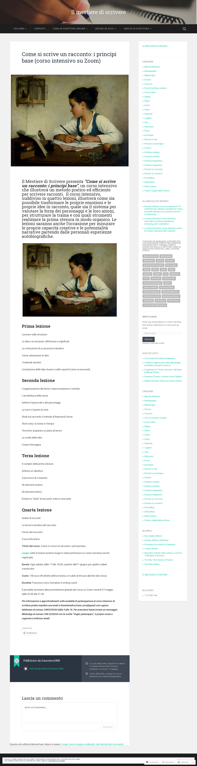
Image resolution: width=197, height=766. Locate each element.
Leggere (148, 118)
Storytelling (149, 178)
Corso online (150, 92)
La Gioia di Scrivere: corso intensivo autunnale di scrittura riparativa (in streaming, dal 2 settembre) (160, 221)
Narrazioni (148, 126)
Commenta (107, 727)
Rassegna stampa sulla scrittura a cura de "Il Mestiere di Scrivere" (163, 554)
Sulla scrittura (150, 186)
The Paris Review (152, 564)
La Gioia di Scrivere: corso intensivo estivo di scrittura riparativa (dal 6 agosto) (163, 229)
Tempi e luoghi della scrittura (157, 190)
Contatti (40, 28)
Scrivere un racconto (153, 169)
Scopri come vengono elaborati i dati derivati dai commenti (92, 744)
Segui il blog (149, 317)
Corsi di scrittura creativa (155, 88)
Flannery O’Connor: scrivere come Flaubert (163, 376)
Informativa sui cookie (56, 761)
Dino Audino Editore (153, 536)
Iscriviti (149, 339)
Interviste (148, 114)
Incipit (147, 109)
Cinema (147, 79)
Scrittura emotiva (151, 156)
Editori (147, 101)
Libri (146, 122)
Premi (147, 131)
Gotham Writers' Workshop (156, 540)
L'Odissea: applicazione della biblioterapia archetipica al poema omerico (162, 364)
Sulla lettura (149, 182)
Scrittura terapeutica (153, 161)
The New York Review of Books (158, 560)
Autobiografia (150, 71)
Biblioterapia (149, 75)
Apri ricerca (184, 28)
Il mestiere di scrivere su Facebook (159, 544)
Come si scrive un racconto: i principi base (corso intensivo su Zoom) (69, 57)
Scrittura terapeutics (153, 165)
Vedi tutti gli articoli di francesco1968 (46, 668)
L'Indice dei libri (151, 548)
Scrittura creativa (151, 152)
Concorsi (148, 84)
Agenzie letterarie (152, 67)
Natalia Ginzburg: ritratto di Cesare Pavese (163, 381)
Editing (147, 96)
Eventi (147, 105)
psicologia (148, 135)
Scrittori (147, 148)
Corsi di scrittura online (69, 28)
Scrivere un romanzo (153, 173)
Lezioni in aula (104, 28)
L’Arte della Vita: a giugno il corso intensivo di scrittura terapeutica (105, 675)
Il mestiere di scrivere (98, 12)
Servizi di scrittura (136, 28)
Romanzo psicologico (154, 143)
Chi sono (19, 28)
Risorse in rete (150, 139)
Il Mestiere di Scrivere (154, 46)
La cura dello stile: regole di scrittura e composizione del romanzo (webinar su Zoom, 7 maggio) (107, 666)
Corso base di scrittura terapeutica (159, 358)
